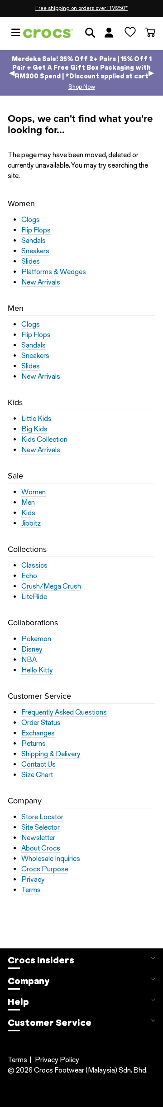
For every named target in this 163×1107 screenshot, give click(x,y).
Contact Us (38, 764)
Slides (30, 261)
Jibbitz (31, 523)
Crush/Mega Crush (51, 586)
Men (28, 502)
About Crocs (40, 848)
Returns (33, 744)
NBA (29, 660)
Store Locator (42, 817)
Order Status (41, 723)
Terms (31, 890)
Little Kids (36, 419)
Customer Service (49, 1022)
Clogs (30, 220)
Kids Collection (44, 439)
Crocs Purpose (44, 869)
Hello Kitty (37, 670)
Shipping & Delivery (51, 754)
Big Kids (34, 429)
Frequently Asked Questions (64, 712)
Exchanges (38, 733)
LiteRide (34, 597)
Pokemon (36, 639)
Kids (28, 513)
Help (18, 1001)
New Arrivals (40, 282)
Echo (29, 576)
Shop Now (81, 86)
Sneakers (35, 251)
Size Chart (37, 775)
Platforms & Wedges (53, 272)
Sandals (33, 241)
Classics (34, 565)
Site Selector (40, 827)
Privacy (33, 879)
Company (29, 981)
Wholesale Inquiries (50, 859)
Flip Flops (36, 230)
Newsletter (38, 838)
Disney (32, 649)
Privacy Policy (57, 1059)
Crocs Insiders (41, 960)
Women (33, 492)
